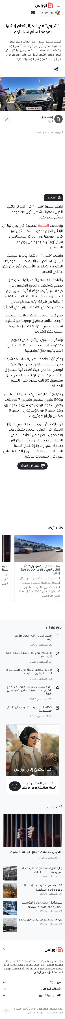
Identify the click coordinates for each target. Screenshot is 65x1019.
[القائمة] (58, 5)
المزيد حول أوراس (43, 972)
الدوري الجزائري (48, 12)
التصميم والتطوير (50, 995)
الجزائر (50, 121)
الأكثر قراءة (55, 628)
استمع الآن (14, 786)
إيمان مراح (47, 117)
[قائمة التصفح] (33, 12)
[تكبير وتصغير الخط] (6, 119)
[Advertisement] (32, 165)
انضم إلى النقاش (30, 466)
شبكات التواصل (51, 989)
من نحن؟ (55, 982)
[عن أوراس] (32, 949)
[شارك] (56, 69)
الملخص (51, 198)
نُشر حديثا (56, 807)
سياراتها (39, 364)
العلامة (43, 226)
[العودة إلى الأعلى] (6, 1011)
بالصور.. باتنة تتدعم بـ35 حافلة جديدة (40, 920)
